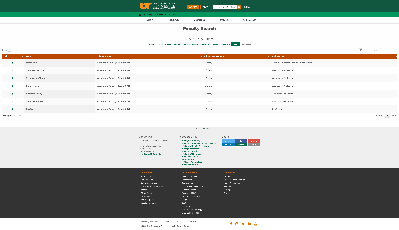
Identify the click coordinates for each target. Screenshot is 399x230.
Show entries (10, 50)
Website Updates (147, 200)
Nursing (215, 44)
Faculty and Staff (189, 193)
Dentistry (152, 44)
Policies (143, 190)
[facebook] (231, 224)
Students (174, 20)
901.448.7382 (193, 222)
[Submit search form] (239, 7)
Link (5, 56)
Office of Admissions (191, 159)
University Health (190, 165)
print (254, 144)
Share (243, 141)
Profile (160, 15)
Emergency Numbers (149, 183)
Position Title (278, 56)
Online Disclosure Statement (152, 186)
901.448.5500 (176, 222)
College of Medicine (191, 149)
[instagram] (237, 224)
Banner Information (190, 176)
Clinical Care (249, 20)
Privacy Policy (146, 193)
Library (236, 44)
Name (28, 56)
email (242, 144)
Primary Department (214, 56)
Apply (193, 7)
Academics (199, 20)
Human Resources (190, 157)
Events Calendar (189, 190)
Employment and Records (193, 186)
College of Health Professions (195, 146)
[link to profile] (12, 62)
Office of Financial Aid (192, 162)
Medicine (205, 44)
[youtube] (255, 224)
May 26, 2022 (205, 129)
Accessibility (145, 176)
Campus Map (187, 183)
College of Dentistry (191, 141)
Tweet (230, 141)
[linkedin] (249, 224)
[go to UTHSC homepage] (139, 14)
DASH (184, 203)
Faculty (149, 15)
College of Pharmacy (191, 154)
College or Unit (104, 56)
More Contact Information (150, 154)
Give (205, 7)
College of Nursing (190, 151)
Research (224, 20)
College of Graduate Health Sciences (199, 143)
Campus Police (146, 180)
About (149, 20)
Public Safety (145, 196)
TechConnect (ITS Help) (192, 210)
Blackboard (187, 180)
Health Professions (191, 44)
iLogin (184, 200)
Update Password (148, 203)
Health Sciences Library (192, 196)
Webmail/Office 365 (190, 213)
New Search (246, 44)
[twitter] (243, 224)
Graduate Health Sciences (169, 44)
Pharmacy (226, 44)
